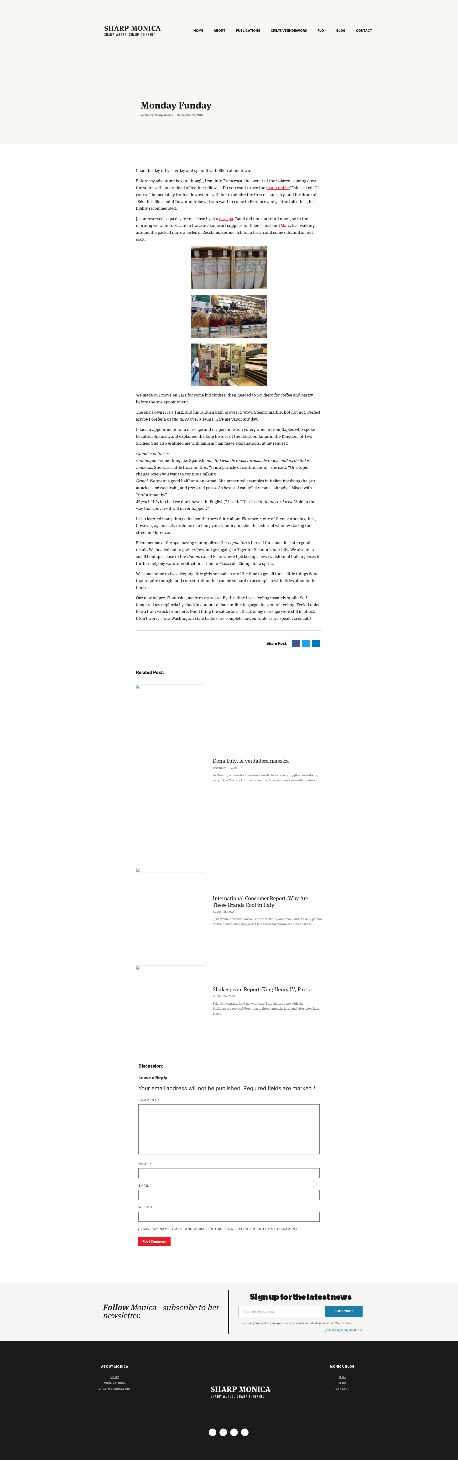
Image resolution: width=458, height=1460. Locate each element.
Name (145, 1164)
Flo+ (321, 30)
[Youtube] (234, 1432)
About (219, 30)
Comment (149, 1100)
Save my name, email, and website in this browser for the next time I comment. (221, 1229)
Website (145, 1207)
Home (198, 30)
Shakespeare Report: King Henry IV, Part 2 (262, 989)
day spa (226, 219)
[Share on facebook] (296, 643)
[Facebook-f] (223, 1432)
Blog (340, 30)
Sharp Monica (132, 28)
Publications (248, 30)
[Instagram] (212, 1432)
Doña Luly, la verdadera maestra (251, 761)
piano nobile (278, 188)
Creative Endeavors (289, 30)
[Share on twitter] (306, 643)
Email (145, 1185)
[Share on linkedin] (316, 643)
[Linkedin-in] (245, 1432)
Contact (364, 30)
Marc (285, 226)
